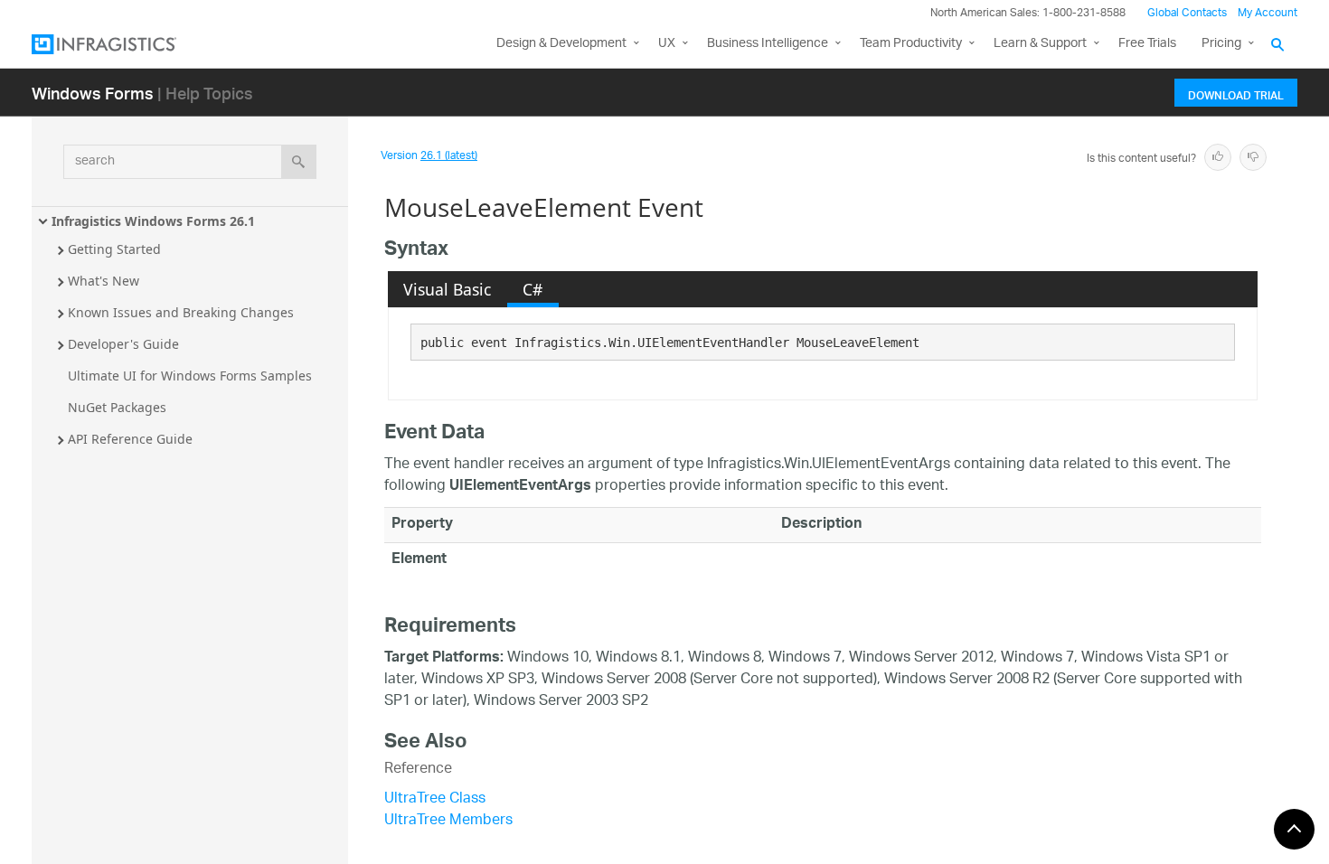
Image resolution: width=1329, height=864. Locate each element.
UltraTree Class (434, 799)
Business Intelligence (767, 44)
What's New (103, 280)
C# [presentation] (532, 289)
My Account (1267, 13)
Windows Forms (93, 92)
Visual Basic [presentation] (447, 289)
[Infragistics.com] (122, 44)
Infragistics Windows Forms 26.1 (153, 221)
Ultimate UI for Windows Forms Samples (190, 375)
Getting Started (114, 249)
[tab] (447, 289)
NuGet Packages (117, 407)
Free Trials (1147, 44)
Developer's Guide (123, 343)
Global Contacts (1187, 13)
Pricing (1221, 44)
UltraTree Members (448, 821)
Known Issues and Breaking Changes (181, 312)
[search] (298, 162)
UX (666, 44)
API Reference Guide (130, 438)
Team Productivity (911, 44)
